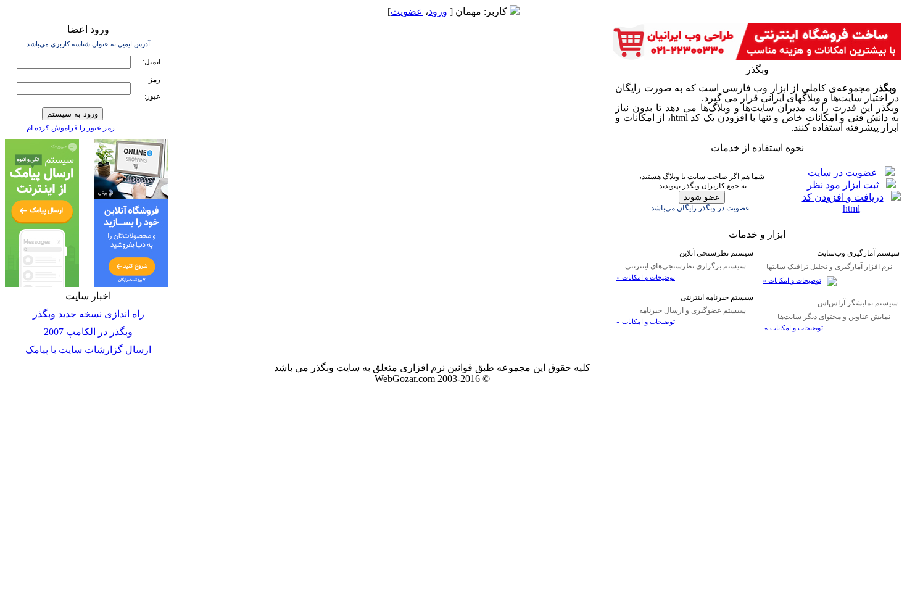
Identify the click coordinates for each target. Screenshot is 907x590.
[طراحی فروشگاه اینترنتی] (757, 57)
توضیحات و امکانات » (792, 280)
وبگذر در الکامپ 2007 (88, 331)
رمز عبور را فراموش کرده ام (72, 127)
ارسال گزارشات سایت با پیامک (88, 349)
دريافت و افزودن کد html (843, 203)
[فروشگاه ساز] (131, 283)
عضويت (407, 11)
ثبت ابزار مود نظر (843, 185)
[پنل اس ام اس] (42, 283)
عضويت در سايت (844, 172)
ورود (437, 11)
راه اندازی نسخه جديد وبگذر (88, 314)
